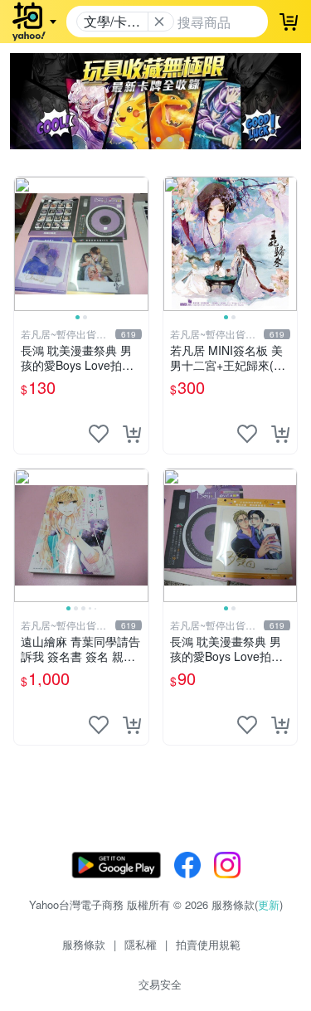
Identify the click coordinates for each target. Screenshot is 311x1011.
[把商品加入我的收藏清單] (99, 434)
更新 (268, 904)
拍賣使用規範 (208, 944)
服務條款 (83, 944)
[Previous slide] (25, 244)
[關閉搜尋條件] (159, 21)
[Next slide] (137, 244)
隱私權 (140, 944)
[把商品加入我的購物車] (132, 434)
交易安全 (160, 984)
